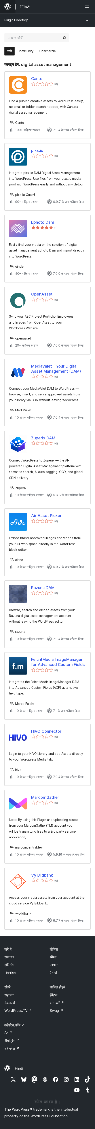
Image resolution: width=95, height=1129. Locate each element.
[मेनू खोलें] (88, 6)
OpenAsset (42, 294)
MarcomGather (45, 797)
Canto (36, 78)
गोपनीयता (10, 973)
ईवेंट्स (53, 995)
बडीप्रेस (11, 1048)
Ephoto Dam (42, 222)
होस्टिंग (8, 965)
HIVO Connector (46, 731)
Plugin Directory (16, 20)
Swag (56, 1010)
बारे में (7, 949)
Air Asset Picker (46, 515)
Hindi (19, 1068)
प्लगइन (54, 965)
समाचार (9, 957)
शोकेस (54, 949)
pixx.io (37, 150)
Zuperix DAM (43, 438)
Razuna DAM (43, 587)
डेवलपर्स (9, 1003)
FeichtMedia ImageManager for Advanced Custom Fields (58, 662)
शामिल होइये (57, 987)
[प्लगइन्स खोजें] (64, 37)
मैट (8, 1033)
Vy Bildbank (42, 875)
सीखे (7, 987)
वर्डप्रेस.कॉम (14, 1025)
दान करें (57, 1003)
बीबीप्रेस (12, 1040)
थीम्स (53, 957)
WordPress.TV (18, 1010)
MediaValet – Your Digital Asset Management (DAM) (56, 369)
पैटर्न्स (53, 973)
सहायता (9, 995)
